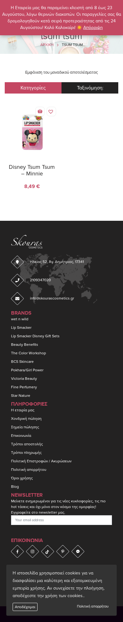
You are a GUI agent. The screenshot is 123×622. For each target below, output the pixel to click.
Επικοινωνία (21, 435)
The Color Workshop (28, 353)
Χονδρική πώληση (26, 418)
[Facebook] (17, 551)
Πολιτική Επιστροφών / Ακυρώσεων (41, 461)
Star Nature (20, 395)
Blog (15, 486)
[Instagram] (32, 551)
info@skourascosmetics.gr (52, 298)
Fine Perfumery (24, 387)
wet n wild (19, 319)
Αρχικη (47, 45)
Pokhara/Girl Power (27, 370)
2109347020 (40, 280)
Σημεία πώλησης (25, 427)
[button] (40, 111)
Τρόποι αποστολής (27, 444)
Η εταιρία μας (22, 410)
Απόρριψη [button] (93, 27)
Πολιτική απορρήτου (92, 606)
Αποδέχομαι (25, 607)
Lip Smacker (21, 327)
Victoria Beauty (24, 378)
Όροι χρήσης (22, 478)
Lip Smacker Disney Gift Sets (35, 336)
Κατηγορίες (33, 88)
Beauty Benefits (24, 344)
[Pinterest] (62, 551)
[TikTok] (47, 551)
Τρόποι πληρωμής (26, 452)
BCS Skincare (22, 361)
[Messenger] (78, 551)
